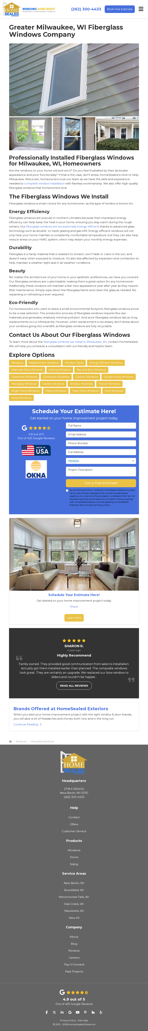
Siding (74, 864)
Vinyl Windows (114, 390)
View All (74, 918)
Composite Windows (56, 376)
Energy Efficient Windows (105, 362)
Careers (74, 957)
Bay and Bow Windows (91, 369)
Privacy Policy (68, 1020)
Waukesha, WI (74, 910)
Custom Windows (86, 376)
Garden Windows (53, 383)
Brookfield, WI (74, 890)
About (74, 936)
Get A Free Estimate (101, 483)
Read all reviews (74, 685)
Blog (74, 943)
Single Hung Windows (25, 390)
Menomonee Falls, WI (74, 897)
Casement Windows (24, 376)
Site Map (83, 1020)
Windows (17, 362)
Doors (74, 857)
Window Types (74, 362)
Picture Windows (109, 383)
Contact (74, 817)
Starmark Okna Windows (27, 369)
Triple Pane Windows (85, 390)
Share (74, 606)
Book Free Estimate (119, 9)
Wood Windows (21, 398)
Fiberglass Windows (23, 383)
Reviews (74, 950)
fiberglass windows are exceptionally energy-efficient (63, 226)
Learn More (74, 617)
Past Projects (74, 971)
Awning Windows (60, 369)
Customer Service (74, 831)
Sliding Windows (55, 390)
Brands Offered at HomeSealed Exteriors (61, 708)
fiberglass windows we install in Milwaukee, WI (75, 341)
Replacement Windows (44, 362)
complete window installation (44, 183)
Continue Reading (26, 724)
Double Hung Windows (118, 376)
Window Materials (81, 383)
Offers (74, 824)
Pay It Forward (74, 964)
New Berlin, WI (74, 883)
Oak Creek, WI (74, 904)
